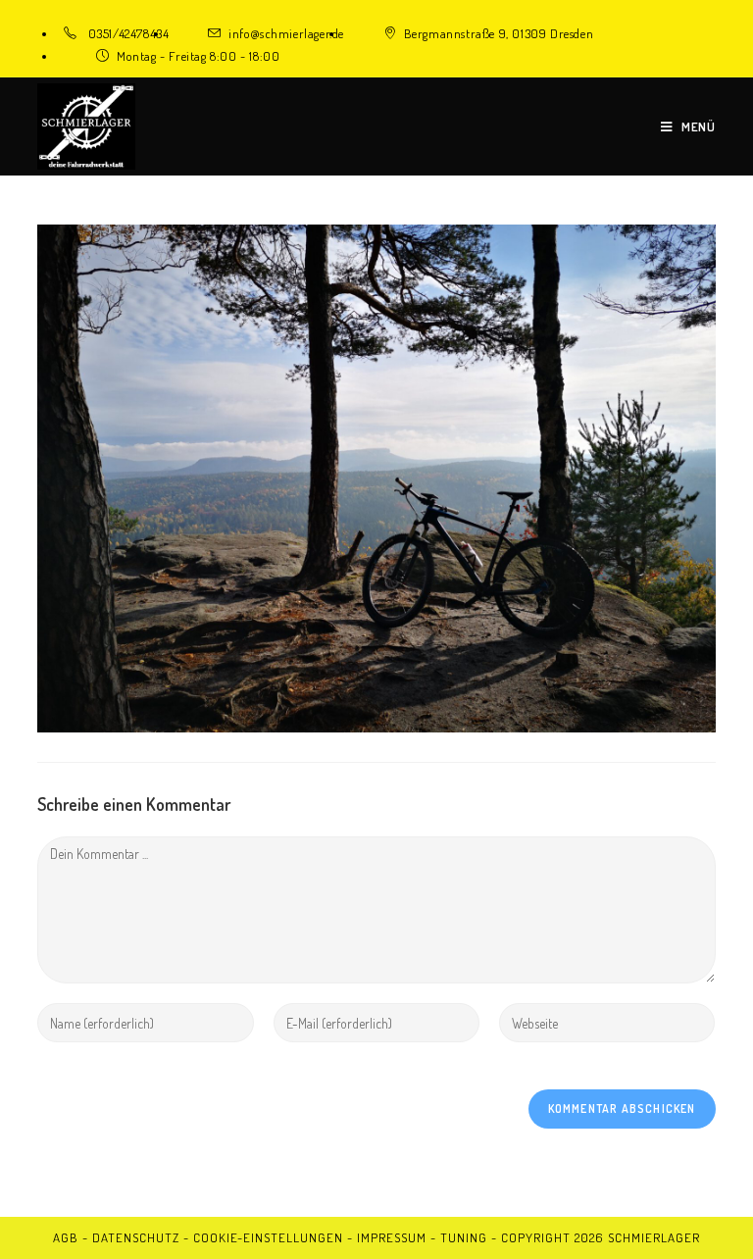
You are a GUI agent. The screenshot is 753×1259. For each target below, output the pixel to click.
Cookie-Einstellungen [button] (268, 1237)
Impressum (392, 1237)
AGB (65, 1237)
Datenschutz (135, 1237)
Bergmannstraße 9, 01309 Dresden (499, 33)
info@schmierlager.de (286, 33)
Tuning (463, 1237)
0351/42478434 (129, 33)
